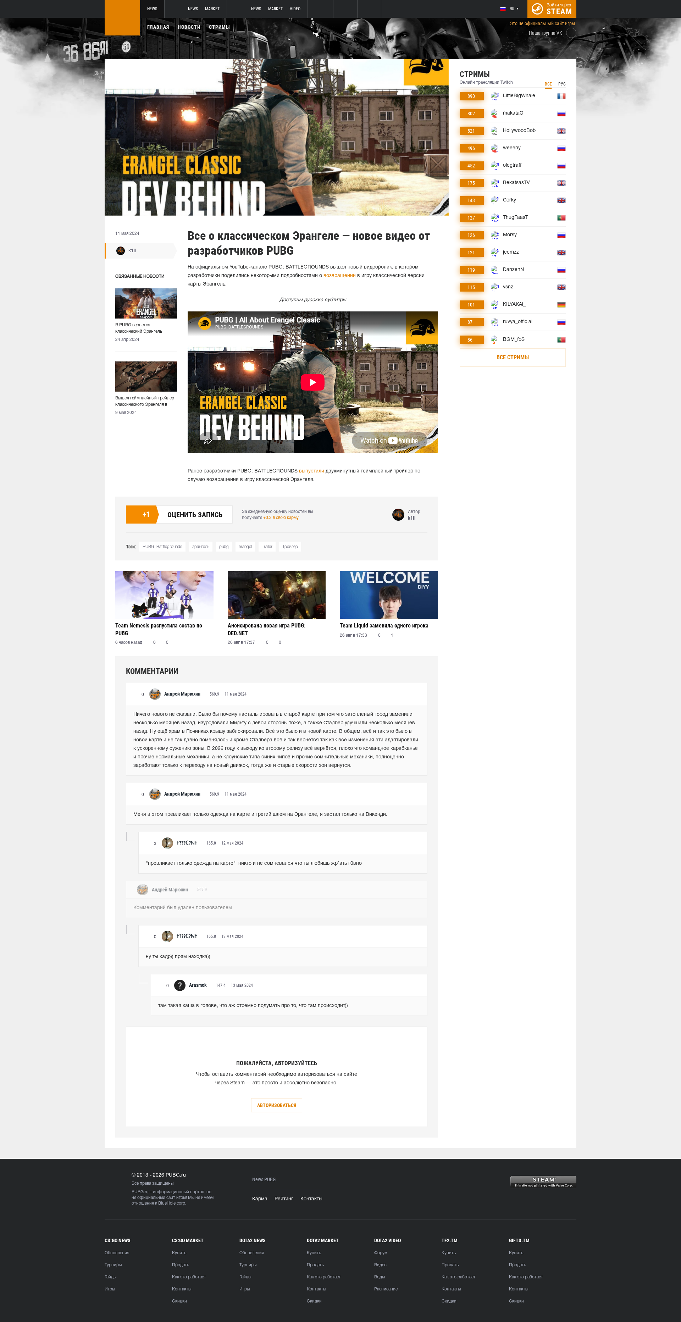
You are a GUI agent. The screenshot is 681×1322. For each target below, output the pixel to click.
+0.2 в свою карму (281, 518)
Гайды (110, 1277)
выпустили (311, 471)
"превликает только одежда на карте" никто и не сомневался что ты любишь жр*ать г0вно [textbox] (254, 863)
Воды (379, 1277)
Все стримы (513, 357)
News (152, 8)
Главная (158, 27)
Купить (179, 1253)
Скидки (179, 1301)
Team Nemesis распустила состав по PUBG (158, 629)
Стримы (219, 27)
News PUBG (264, 1179)
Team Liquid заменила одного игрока (384, 625)
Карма (259, 1199)
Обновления (117, 1253)
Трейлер (290, 547)
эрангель (200, 547)
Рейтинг (284, 1199)
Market (212, 8)
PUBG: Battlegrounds (162, 547)
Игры (110, 1289)
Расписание (386, 1289)
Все (548, 84)
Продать (180, 1265)
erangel (245, 547)
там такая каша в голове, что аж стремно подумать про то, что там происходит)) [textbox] (253, 1005)
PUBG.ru (140, 1192)
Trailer (267, 547)
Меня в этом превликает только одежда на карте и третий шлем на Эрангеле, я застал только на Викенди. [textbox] (260, 814)
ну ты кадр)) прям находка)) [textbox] (178, 957)
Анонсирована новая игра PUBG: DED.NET (266, 629)
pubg (224, 547)
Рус (562, 84)
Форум (380, 1253)
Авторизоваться (276, 1105)
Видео (380, 1265)
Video (295, 8)
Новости (189, 27)
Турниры (113, 1265)
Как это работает (189, 1277)
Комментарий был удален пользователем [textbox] (182, 908)
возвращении (339, 275)
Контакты (311, 1199)
